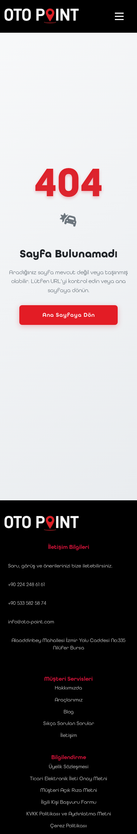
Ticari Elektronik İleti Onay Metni (68, 778)
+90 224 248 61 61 (26, 584)
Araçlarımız (69, 700)
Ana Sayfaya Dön (69, 315)
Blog (69, 711)
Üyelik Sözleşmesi (69, 766)
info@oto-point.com (31, 621)
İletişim (68, 735)
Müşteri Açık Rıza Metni (68, 790)
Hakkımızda (68, 688)
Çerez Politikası (68, 825)
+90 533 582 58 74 (27, 603)
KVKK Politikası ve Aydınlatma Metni (68, 813)
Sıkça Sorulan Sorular (68, 723)
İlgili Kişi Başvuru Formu (68, 802)
